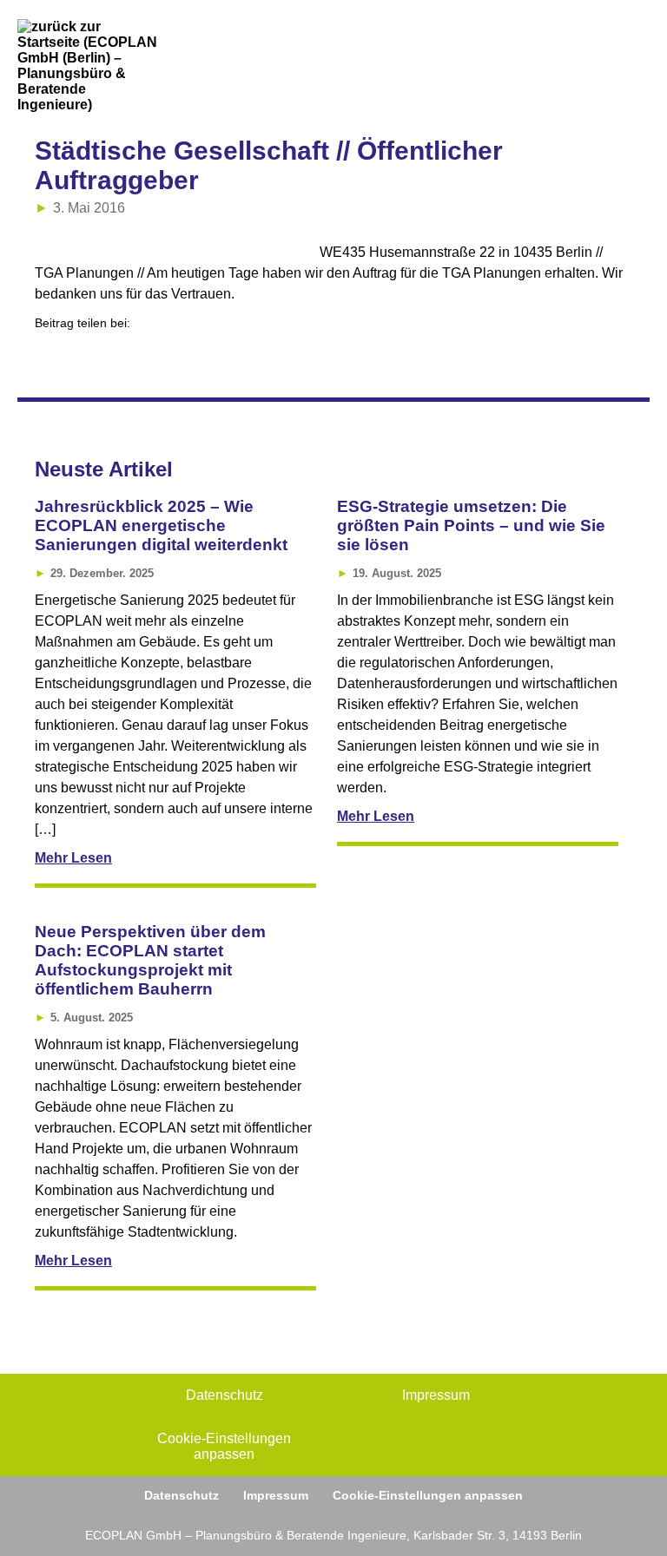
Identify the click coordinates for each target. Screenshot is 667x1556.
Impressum (436, 1395)
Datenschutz (224, 1395)
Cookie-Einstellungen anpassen (224, 1446)
